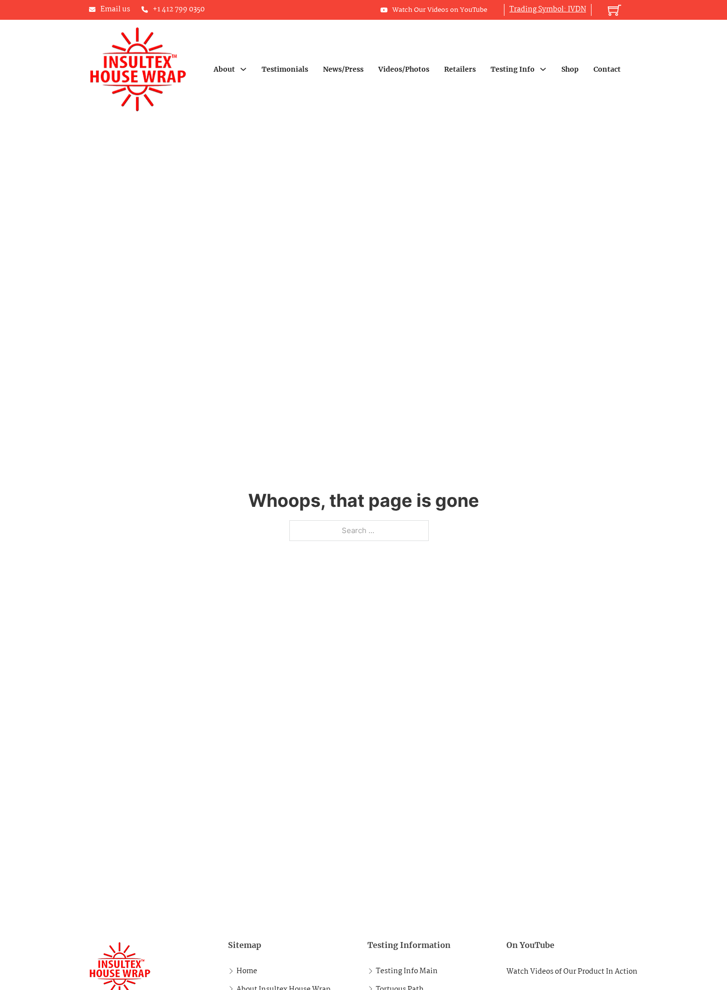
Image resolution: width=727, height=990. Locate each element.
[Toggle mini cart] (614, 10)
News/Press (343, 69)
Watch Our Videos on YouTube (439, 9)
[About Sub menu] (243, 69)
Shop (570, 69)
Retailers (460, 69)
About (224, 69)
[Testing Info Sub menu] (543, 69)
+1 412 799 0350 (179, 9)
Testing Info (513, 69)
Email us (115, 9)
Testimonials (285, 69)
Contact (607, 69)
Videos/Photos (403, 69)
